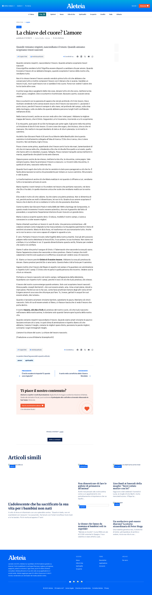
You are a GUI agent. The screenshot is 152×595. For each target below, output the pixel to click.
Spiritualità (82, 14)
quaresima (83, 466)
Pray (40, 14)
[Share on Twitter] (85, 56)
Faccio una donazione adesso (31, 406)
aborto (12, 466)
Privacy (106, 588)
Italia (110, 14)
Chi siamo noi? (59, 588)
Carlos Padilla (39, 38)
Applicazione (103, 563)
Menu (32, 14)
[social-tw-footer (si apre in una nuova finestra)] (78, 582)
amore (20, 360)
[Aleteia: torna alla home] (76, 6)
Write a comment (55, 440)
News (62, 14)
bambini (82, 507)
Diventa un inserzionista (83, 588)
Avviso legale (69, 588)
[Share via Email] (89, 56)
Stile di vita (71, 14)
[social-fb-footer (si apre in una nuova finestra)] (74, 582)
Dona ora (143, 6)
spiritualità (29, 360)
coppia (28, 22)
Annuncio (102, 566)
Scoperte (93, 14)
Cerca (29, 6)
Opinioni (53, 14)
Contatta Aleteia (97, 588)
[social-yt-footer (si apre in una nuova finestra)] (70, 582)
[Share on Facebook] (77, 56)
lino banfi (118, 466)
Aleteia (47, 38)
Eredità (103, 14)
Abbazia (119, 14)
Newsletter (102, 560)
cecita (117, 504)
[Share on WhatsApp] (92, 56)
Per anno (125, 560)
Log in (61, 432)
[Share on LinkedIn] (81, 56)
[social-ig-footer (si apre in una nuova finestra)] (82, 582)
